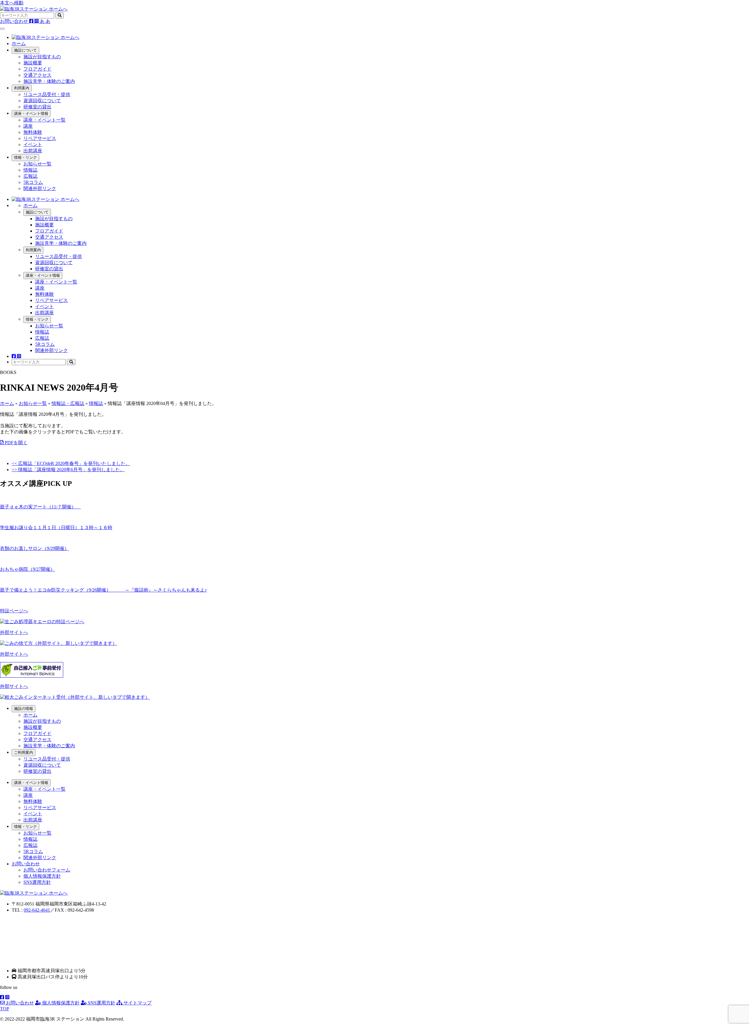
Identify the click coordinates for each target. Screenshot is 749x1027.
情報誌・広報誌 (67, 403)
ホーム (19, 43)
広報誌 (30, 176)
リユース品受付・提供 (46, 94)
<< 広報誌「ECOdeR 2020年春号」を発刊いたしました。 (71, 463)
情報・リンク (25, 157)
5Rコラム (33, 182)
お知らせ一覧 (37, 163)
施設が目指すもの (42, 56)
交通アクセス (37, 75)
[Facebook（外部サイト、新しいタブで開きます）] (32, 21)
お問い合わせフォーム (46, 869)
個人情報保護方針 (42, 876)
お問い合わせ (19, 1002)
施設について (25, 50)
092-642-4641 (37, 910)
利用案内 (21, 88)
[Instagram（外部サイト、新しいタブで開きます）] (37, 21)
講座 (28, 126)
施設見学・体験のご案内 (49, 81)
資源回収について (42, 100)
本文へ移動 (11, 2)
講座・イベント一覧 (44, 119)
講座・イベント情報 (31, 113)
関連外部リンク (39, 188)
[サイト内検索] (59, 15)
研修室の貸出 (37, 106)
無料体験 (32, 132)
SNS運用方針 (37, 882)
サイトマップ (137, 1002)
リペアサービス (39, 138)
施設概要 (32, 62)
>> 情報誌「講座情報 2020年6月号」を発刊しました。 (68, 469)
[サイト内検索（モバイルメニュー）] (71, 362)
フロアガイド (37, 68)
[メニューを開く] (2, 29)
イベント (32, 144)
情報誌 (30, 170)
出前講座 (32, 150)
